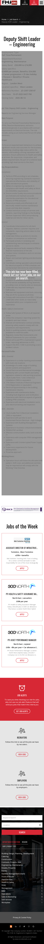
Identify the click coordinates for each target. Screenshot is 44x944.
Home (4, 19)
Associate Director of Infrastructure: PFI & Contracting (22, 547)
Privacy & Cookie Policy (22, 917)
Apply (22, 568)
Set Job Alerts (22, 711)
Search (22, 832)
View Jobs (22, 754)
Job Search (14, 19)
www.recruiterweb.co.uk (23, 939)
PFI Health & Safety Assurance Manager (22, 594)
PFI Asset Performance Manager (22, 640)
